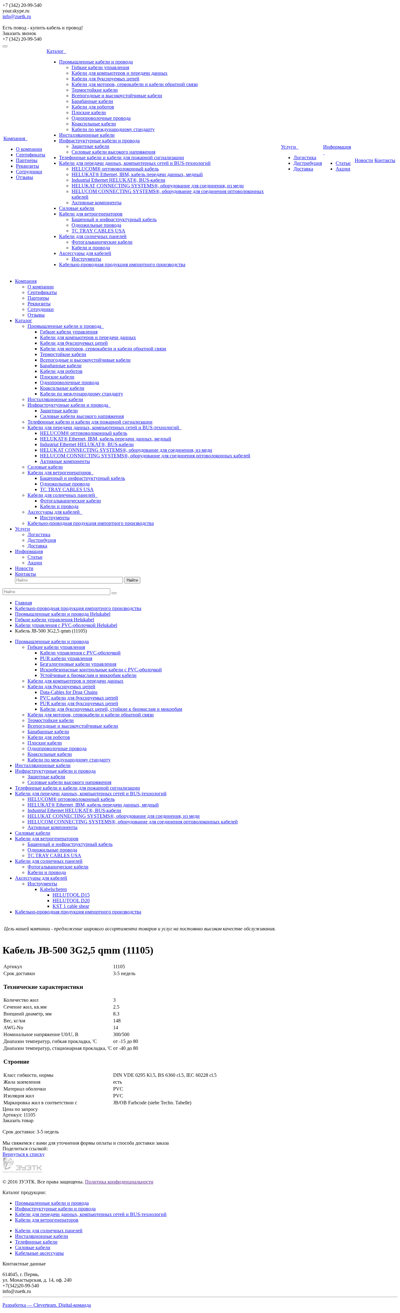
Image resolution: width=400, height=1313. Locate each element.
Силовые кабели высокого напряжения (113, 152)
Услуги (289, 147)
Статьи (343, 163)
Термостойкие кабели (95, 90)
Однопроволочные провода (101, 118)
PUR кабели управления (66, 658)
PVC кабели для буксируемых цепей (79, 697)
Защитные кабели (90, 146)
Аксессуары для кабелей (85, 253)
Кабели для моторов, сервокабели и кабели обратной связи (135, 84)
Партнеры (27, 160)
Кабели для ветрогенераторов (90, 213)
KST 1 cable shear (70, 906)
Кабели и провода (91, 247)
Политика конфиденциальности (119, 1181)
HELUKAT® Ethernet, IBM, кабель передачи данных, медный (137, 174)
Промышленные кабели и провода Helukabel (62, 614)
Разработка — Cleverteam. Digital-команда (46, 1305)
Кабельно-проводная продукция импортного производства (122, 264)
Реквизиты (27, 166)
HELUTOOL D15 (71, 895)
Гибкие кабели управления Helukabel (54, 619)
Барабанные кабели (92, 101)
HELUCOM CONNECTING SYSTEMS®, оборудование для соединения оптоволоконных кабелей (145, 455)
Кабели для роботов (93, 106)
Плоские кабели (89, 112)
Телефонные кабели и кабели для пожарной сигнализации (121, 157)
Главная (23, 602)
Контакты (384, 160)
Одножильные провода (96, 225)
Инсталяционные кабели (41, 1236)
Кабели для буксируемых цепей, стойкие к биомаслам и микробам (111, 709)
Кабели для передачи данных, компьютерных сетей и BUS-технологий (135, 163)
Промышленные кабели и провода (96, 61)
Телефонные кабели (36, 1241)
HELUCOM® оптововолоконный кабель (115, 168)
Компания (15, 138)
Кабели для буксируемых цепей (105, 78)
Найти (132, 580)
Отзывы (24, 177)
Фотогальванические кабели (102, 242)
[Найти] (114, 593)
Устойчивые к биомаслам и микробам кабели (88, 675)
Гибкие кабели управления (100, 67)
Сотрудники (29, 171)
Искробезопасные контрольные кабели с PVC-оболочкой (101, 669)
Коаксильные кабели (94, 123)
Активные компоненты (97, 202)
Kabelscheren (53, 889)
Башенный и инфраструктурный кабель (114, 219)
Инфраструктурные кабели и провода (99, 140)
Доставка (303, 168)
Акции (343, 168)
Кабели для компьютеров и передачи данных (120, 73)
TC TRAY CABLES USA (98, 230)
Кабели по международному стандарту (113, 129)
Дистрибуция (307, 163)
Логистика (304, 157)
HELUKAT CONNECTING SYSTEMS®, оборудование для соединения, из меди (158, 185)
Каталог (56, 51)
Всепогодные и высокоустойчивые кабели (117, 95)
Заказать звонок (19, 33)
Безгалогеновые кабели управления (78, 664)
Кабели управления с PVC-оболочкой (80, 652)
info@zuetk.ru (16, 16)
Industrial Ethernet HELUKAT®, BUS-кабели (118, 180)
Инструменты (86, 259)
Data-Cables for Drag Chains (69, 692)
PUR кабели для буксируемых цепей (79, 703)
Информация (29, 551)
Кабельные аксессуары (39, 1253)
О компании (29, 149)
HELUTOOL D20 (71, 900)
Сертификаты (30, 154)
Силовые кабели (76, 208)
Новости (364, 160)
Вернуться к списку (23, 1154)
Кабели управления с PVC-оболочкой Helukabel (66, 625)
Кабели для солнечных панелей (93, 236)
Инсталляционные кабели (87, 135)
